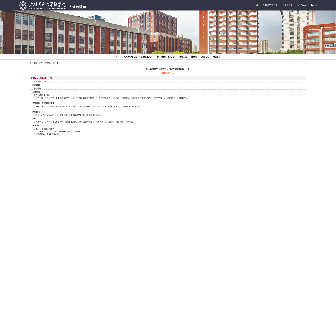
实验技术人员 (146, 56)
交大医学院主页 (270, 4)
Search (256, 5)
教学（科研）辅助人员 (166, 56)
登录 (315, 4)
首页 (117, 56)
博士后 (194, 56)
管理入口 (302, 4)
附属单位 (216, 56)
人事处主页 (287, 4)
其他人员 (205, 56)
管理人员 (183, 56)
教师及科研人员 (130, 56)
